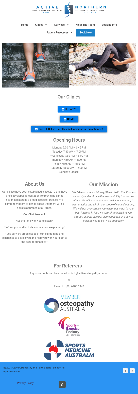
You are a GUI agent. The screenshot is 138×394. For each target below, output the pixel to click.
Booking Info (109, 24)
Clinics (39, 24)
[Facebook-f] (125, 370)
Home (24, 24)
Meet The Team (85, 24)
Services (59, 24)
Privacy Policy (25, 383)
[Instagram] (132, 370)
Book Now (86, 32)
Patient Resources (57, 32)
